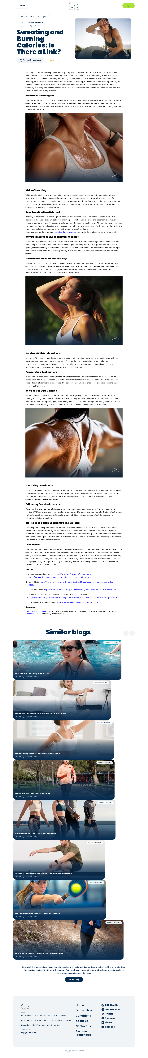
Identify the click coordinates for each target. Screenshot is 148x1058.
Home (80, 1005)
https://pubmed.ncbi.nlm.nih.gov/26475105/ (78, 602)
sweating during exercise (65, 232)
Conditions (83, 1016)
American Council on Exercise (38, 611)
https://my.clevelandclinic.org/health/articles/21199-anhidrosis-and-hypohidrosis (80, 590)
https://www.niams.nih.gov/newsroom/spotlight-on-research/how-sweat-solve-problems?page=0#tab (71, 598)
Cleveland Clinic (32, 614)
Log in (128, 6)
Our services (84, 1010)
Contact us (83, 1026)
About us (82, 1021)
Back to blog (74, 980)
